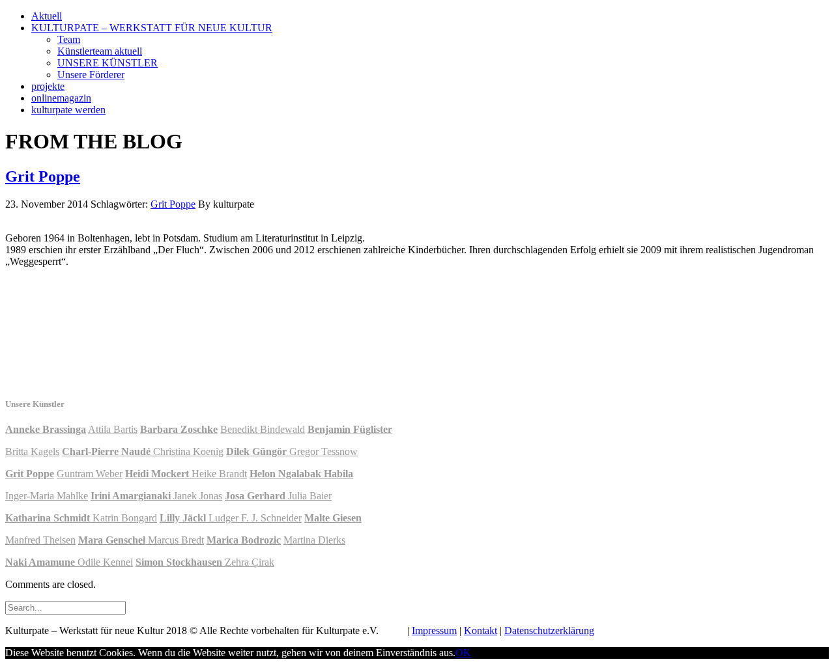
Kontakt (480, 630)
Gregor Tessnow (323, 451)
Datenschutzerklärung (549, 630)
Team (68, 39)
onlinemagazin (61, 98)
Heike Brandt (219, 473)
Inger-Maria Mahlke (46, 495)
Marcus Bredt (176, 540)
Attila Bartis (112, 429)
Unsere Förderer (90, 74)
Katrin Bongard (125, 517)
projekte (48, 86)
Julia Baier (310, 495)
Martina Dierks (314, 540)
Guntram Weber (89, 473)
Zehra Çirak (249, 562)
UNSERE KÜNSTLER (107, 62)
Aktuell (46, 15)
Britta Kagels (32, 451)
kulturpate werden (68, 109)
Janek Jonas (197, 495)
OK (463, 652)
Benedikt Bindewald (262, 429)
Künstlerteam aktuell (99, 51)
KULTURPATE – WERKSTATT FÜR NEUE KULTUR (151, 27)
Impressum (434, 630)
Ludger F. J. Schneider (255, 517)
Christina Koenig (188, 451)
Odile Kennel (105, 562)
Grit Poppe (42, 176)
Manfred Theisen (40, 540)
